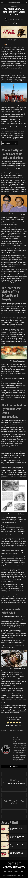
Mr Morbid (12, 19)
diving (18, 730)
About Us (14, 872)
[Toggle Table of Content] (14, 143)
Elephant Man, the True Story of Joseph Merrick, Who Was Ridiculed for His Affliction (13, 707)
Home (5, 871)
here (18, 361)
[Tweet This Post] (11, 23)
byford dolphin (12, 730)
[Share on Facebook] (8, 23)
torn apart (8, 257)
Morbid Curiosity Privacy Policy (14, 871)
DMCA (22, 871)
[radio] (8, 722)
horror (21, 730)
